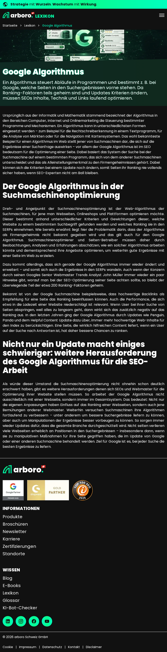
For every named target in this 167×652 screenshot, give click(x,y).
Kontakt (74, 647)
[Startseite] (83, 469)
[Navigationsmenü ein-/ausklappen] (161, 15)
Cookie (8, 647)
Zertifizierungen (19, 546)
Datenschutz (52, 647)
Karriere (11, 539)
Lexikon (29, 25)
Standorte (14, 554)
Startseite (10, 25)
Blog (7, 578)
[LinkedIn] (8, 621)
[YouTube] (47, 621)
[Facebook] (34, 621)
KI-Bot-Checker (20, 608)
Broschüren (15, 524)
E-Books (12, 585)
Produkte (12, 517)
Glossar (11, 600)
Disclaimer (94, 647)
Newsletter (15, 531)
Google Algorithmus (57, 25)
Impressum (27, 647)
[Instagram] (21, 621)
